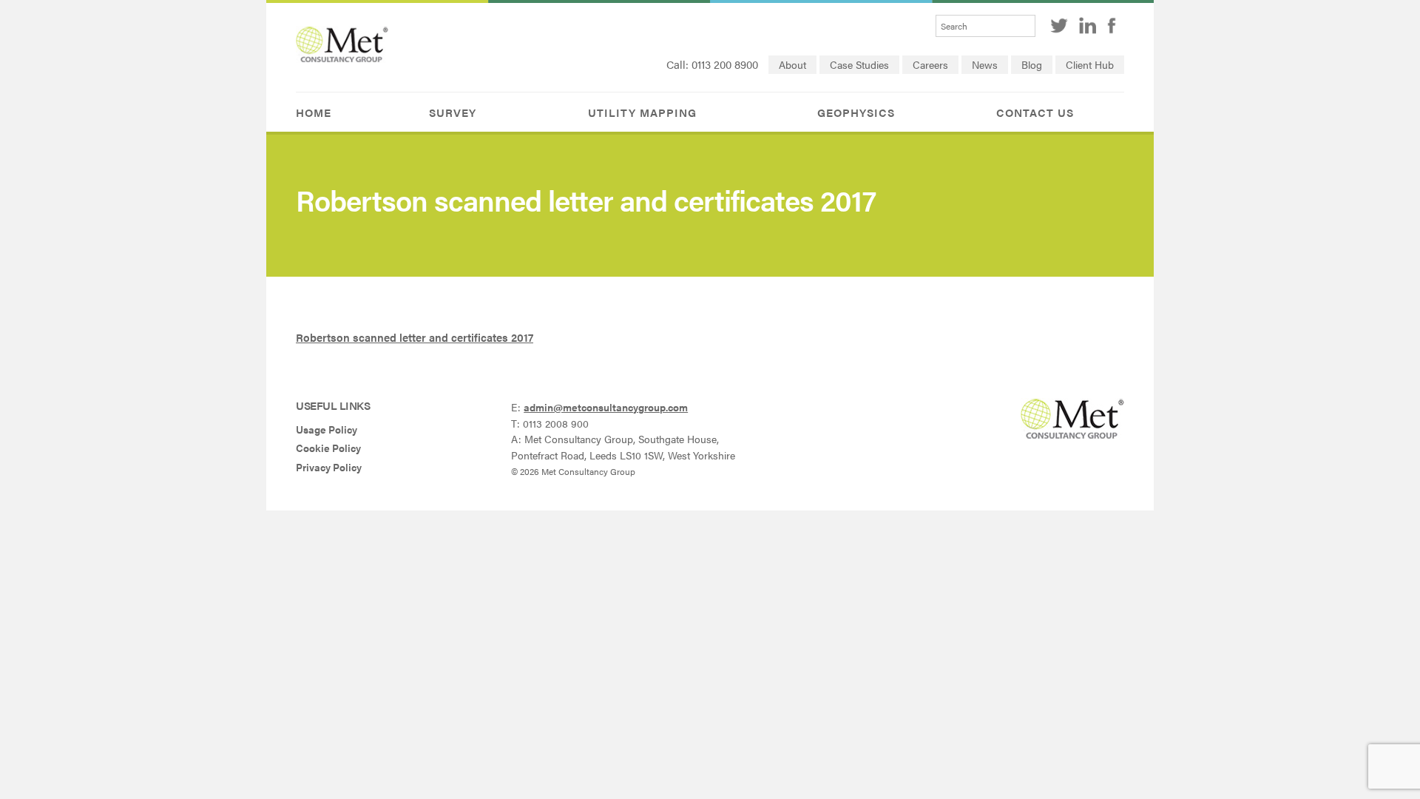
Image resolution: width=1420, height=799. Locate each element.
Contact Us (1035, 112)
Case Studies (859, 65)
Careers (930, 65)
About (792, 65)
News (985, 65)
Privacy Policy (329, 467)
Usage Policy (326, 429)
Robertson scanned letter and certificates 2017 (414, 337)
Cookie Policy (328, 448)
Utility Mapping (642, 112)
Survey (452, 112)
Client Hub (1090, 65)
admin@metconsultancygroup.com (606, 407)
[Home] (342, 58)
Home (313, 112)
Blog (1031, 65)
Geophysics (856, 112)
